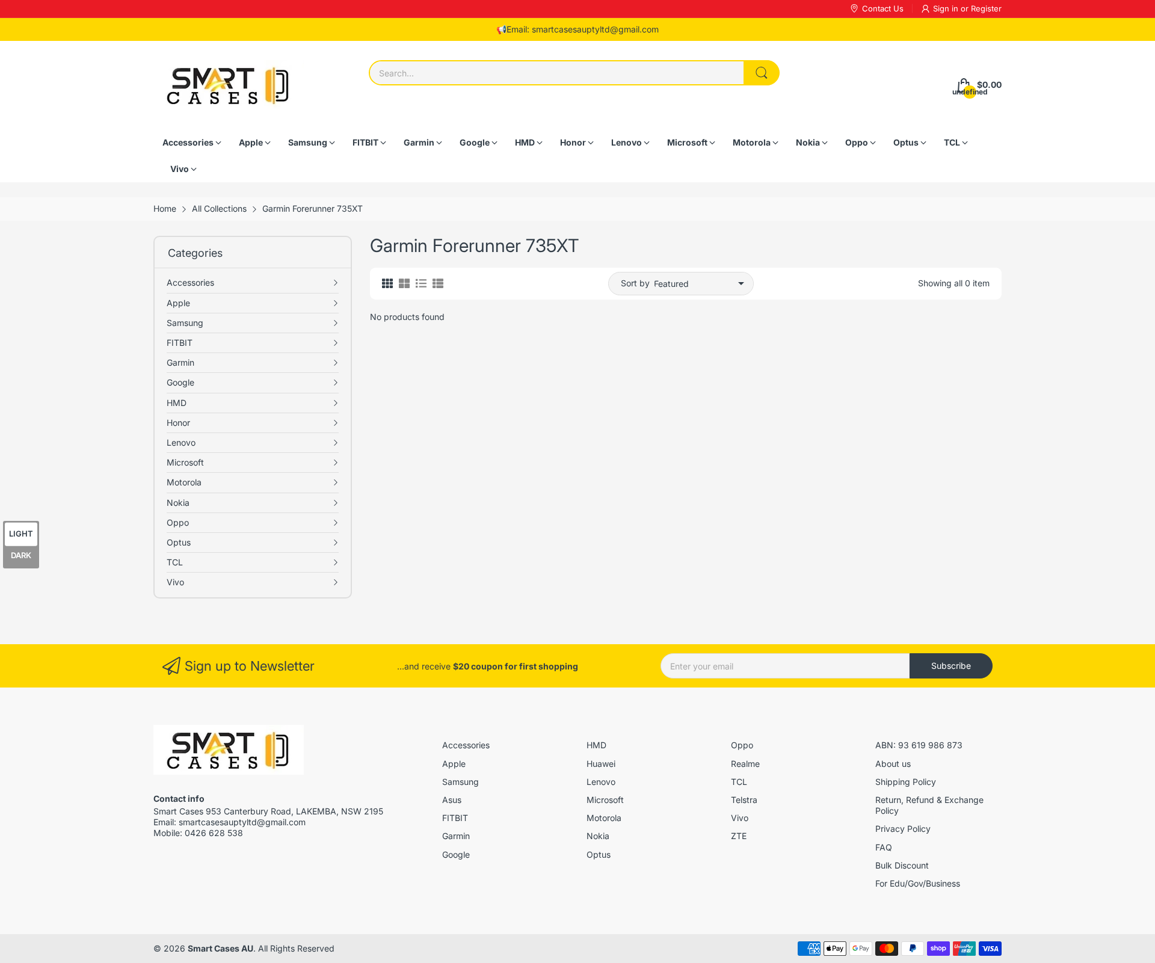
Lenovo (601, 782)
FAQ (883, 847)
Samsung (460, 782)
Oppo (742, 745)
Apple (454, 763)
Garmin (456, 836)
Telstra (744, 800)
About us (893, 763)
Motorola (604, 818)
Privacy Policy (903, 828)
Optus (599, 854)
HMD (596, 745)
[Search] (762, 72)
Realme (745, 763)
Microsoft (605, 800)
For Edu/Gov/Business (917, 883)
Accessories (466, 745)
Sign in (947, 8)
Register (986, 8)
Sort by (635, 283)
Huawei (601, 763)
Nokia (598, 836)
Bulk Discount (902, 865)
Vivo (739, 818)
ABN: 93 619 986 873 (918, 745)
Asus (451, 800)
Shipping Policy (905, 782)
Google (456, 854)
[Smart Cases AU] (228, 85)
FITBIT (455, 818)
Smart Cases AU (220, 948)
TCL (739, 782)
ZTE (739, 836)
